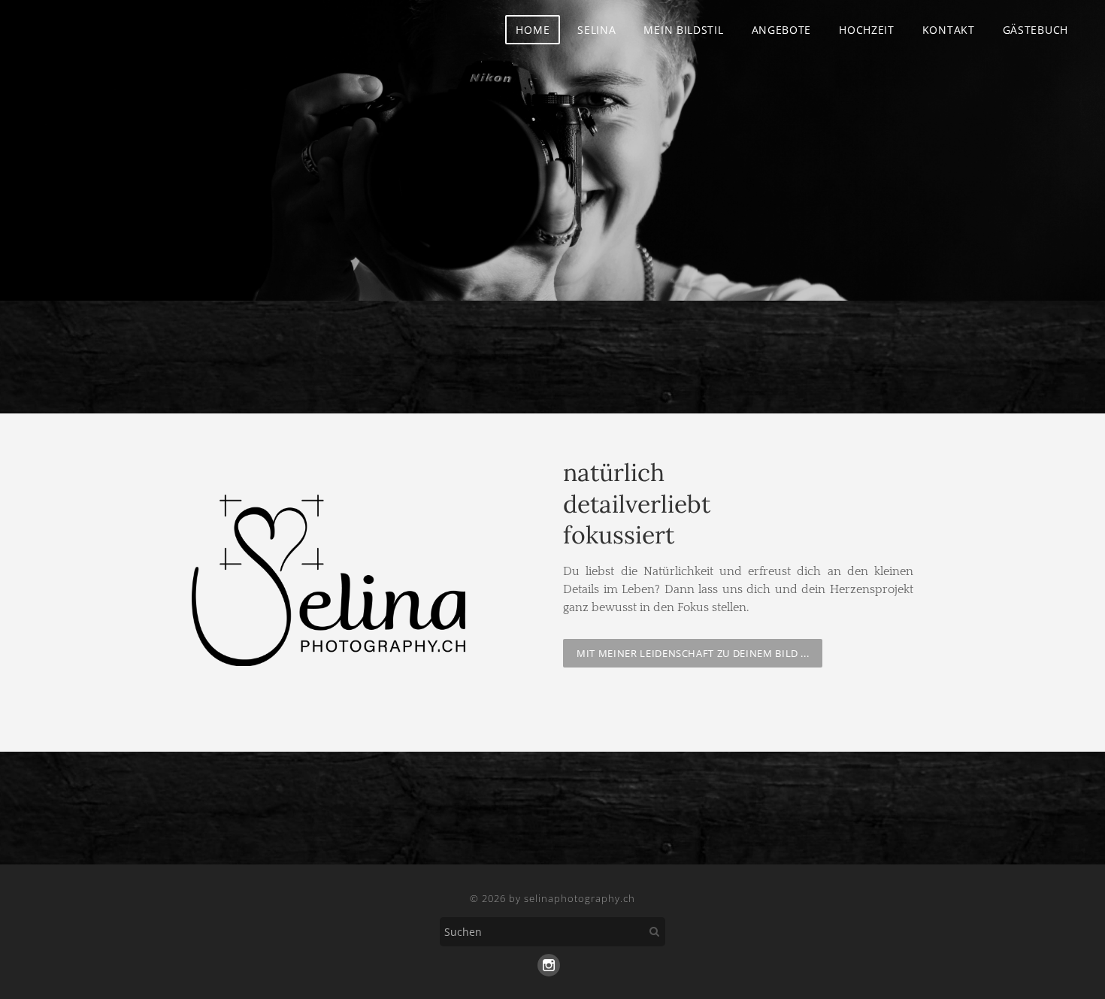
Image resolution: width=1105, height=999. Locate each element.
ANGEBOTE (782, 30)
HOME (532, 30)
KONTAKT (948, 30)
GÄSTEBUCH (1035, 30)
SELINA (596, 30)
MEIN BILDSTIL (683, 30)
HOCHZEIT (867, 30)
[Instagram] (548, 965)
